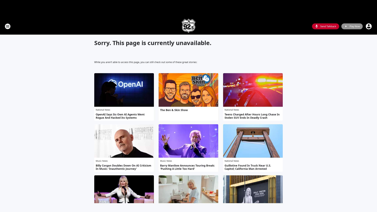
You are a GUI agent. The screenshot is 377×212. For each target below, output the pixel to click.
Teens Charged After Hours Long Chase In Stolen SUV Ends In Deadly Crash (252, 116)
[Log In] (369, 26)
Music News (102, 160)
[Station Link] (188, 26)
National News (103, 109)
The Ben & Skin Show (174, 110)
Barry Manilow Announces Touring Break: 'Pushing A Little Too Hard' (187, 167)
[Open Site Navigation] (8, 26)
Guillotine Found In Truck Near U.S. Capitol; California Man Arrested (248, 167)
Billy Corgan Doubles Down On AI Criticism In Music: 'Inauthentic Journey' (123, 167)
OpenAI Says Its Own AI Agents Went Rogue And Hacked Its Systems (120, 116)
